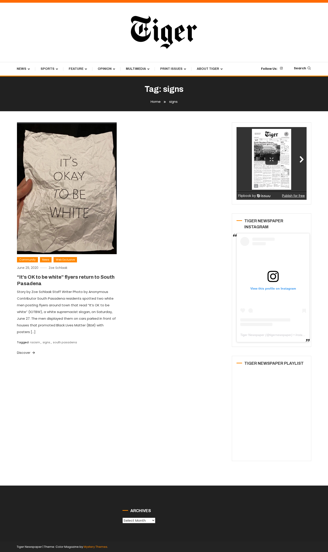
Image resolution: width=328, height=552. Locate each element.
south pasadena (65, 342)
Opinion (105, 68)
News (21, 68)
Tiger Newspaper (252, 335)
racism (35, 342)
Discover (24, 352)
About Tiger (208, 68)
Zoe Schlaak (58, 268)
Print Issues (171, 68)
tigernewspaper (280, 335)
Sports (47, 68)
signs (46, 342)
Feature (76, 68)
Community (27, 260)
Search (300, 68)
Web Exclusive (65, 260)
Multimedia (136, 68)
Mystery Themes (95, 547)
